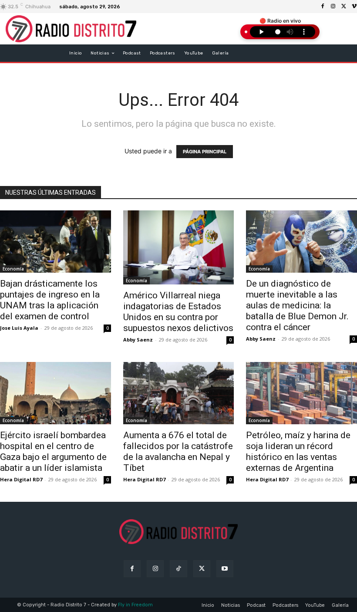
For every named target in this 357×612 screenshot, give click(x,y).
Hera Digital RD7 (21, 479)
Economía (13, 269)
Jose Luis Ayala (19, 328)
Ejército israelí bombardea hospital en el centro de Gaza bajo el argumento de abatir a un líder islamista (53, 451)
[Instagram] (333, 6)
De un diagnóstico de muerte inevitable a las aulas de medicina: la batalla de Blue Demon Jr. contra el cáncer (297, 305)
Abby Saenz (138, 339)
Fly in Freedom (135, 605)
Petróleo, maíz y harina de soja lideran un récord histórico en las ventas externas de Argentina (298, 451)
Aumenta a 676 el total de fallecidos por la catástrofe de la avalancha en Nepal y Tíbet (178, 451)
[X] (343, 6)
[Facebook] (322, 6)
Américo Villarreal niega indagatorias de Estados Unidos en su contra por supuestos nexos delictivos (178, 311)
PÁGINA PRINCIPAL (204, 152)
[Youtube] (224, 568)
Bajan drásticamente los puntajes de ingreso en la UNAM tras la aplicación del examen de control (50, 299)
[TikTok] (178, 568)
